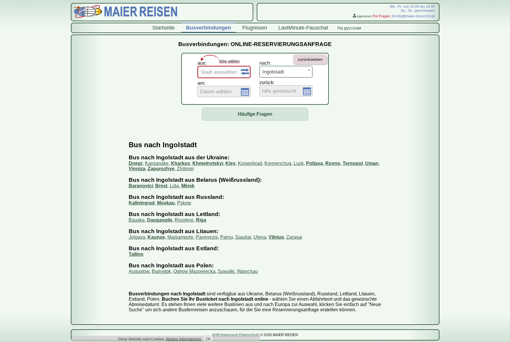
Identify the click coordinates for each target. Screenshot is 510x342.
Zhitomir (185, 168)
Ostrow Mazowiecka (194, 271)
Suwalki (226, 271)
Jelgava (137, 237)
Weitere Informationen (183, 339)
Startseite (163, 28)
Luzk (299, 163)
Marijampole (180, 237)
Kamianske (157, 163)
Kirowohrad (250, 163)
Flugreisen (254, 28)
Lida (174, 185)
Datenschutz (249, 335)
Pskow (184, 202)
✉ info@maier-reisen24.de (413, 16)
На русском (349, 27)
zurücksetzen (310, 59)
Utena (260, 237)
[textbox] (224, 72)
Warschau (247, 271)
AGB (216, 335)
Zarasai (294, 237)
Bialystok (161, 271)
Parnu (226, 237)
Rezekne (184, 219)
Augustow (139, 271)
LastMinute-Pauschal (303, 28)
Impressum (229, 335)
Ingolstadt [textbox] (273, 72)
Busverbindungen (208, 28)
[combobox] (224, 72)
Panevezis (207, 237)
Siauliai (243, 237)
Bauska (137, 219)
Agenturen (364, 16)
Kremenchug (277, 163)
